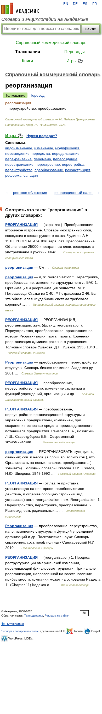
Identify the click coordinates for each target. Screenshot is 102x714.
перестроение (48, 164)
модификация (67, 148)
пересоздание (65, 159)
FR (94, 4)
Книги (27, 61)
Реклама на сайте (57, 615)
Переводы (74, 52)
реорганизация (19, 267)
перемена (42, 159)
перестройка (73, 164)
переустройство (18, 170)
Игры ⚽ (74, 61)
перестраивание (19, 164)
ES (85, 4)
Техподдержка (33, 615)
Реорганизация (19, 362)
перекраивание (18, 159)
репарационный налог (73, 192)
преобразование (49, 170)
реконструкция (77, 170)
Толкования (27, 52)
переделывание (66, 153)
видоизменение (18, 148)
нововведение (17, 153)
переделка (41, 153)
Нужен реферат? (41, 136)
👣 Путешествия (12, 623)
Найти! (90, 29)
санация (31, 175)
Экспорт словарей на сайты (19, 631)
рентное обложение (30, 192)
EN (65, 4)
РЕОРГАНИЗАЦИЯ (21, 225)
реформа (13, 175)
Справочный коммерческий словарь (51, 42)
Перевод (37, 95)
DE (75, 4)
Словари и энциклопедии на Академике (44, 19)
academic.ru (20, 8)
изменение (43, 148)
